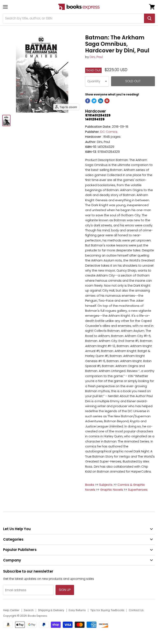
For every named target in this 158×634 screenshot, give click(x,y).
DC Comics (108, 131)
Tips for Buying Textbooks (107, 610)
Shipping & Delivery (51, 610)
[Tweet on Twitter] (94, 100)
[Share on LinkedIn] (100, 100)
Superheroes (138, 489)
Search (29, 610)
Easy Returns (77, 610)
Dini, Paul (96, 57)
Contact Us (136, 610)
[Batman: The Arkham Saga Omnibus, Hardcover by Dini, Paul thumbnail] (6, 120)
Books (89, 484)
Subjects (106, 484)
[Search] (149, 18)
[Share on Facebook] (87, 100)
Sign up (65, 589)
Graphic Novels (111, 489)
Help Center (11, 610)
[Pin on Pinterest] (107, 100)
